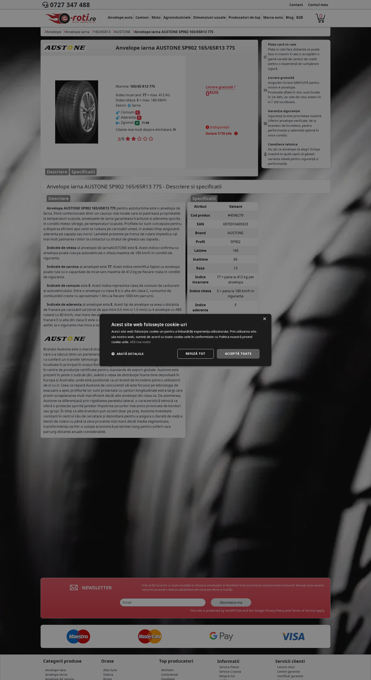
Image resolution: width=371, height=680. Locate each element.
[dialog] (185, 340)
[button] (127, 353)
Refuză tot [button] (195, 353)
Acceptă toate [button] (238, 353)
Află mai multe (140, 342)
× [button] (264, 319)
